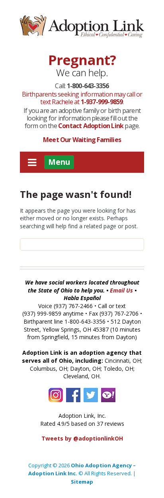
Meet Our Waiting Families (82, 139)
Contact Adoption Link (91, 125)
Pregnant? (82, 60)
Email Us (121, 290)
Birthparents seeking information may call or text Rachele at (82, 98)
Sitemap (82, 481)
